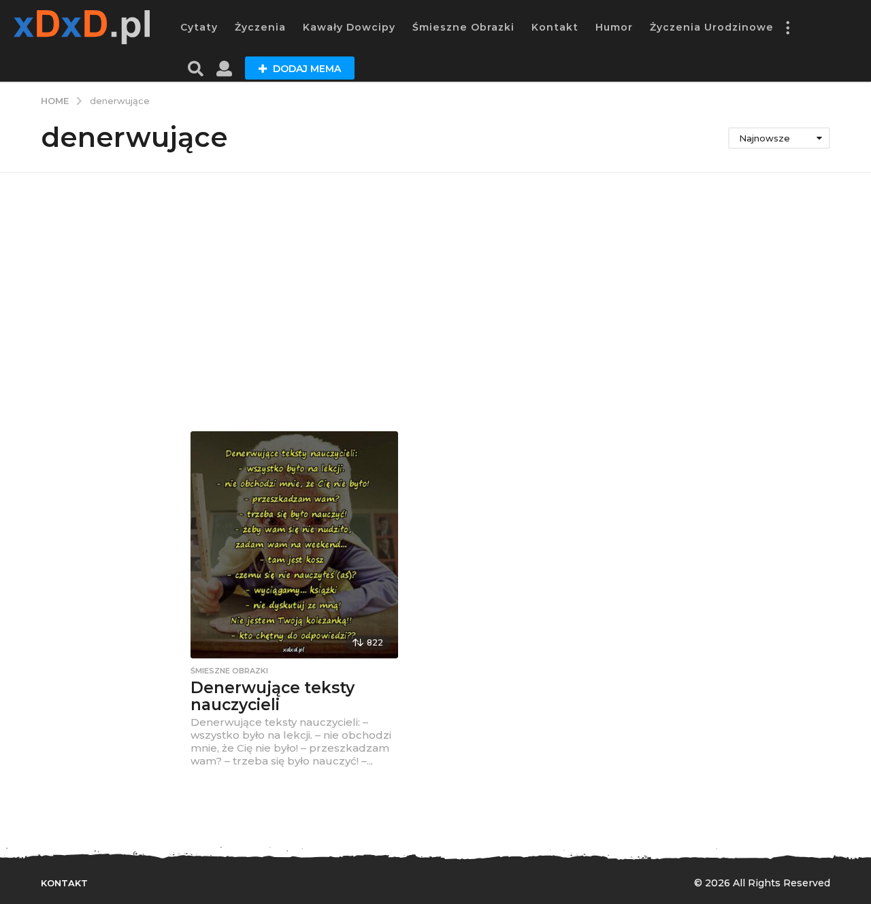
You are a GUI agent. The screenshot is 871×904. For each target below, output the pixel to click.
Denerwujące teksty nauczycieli (273, 696)
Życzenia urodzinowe (712, 27)
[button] (787, 27)
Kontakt (554, 27)
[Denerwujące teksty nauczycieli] (294, 545)
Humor (614, 27)
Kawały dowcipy (349, 27)
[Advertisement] (435, 302)
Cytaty (199, 27)
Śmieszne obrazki (463, 27)
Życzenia (260, 27)
